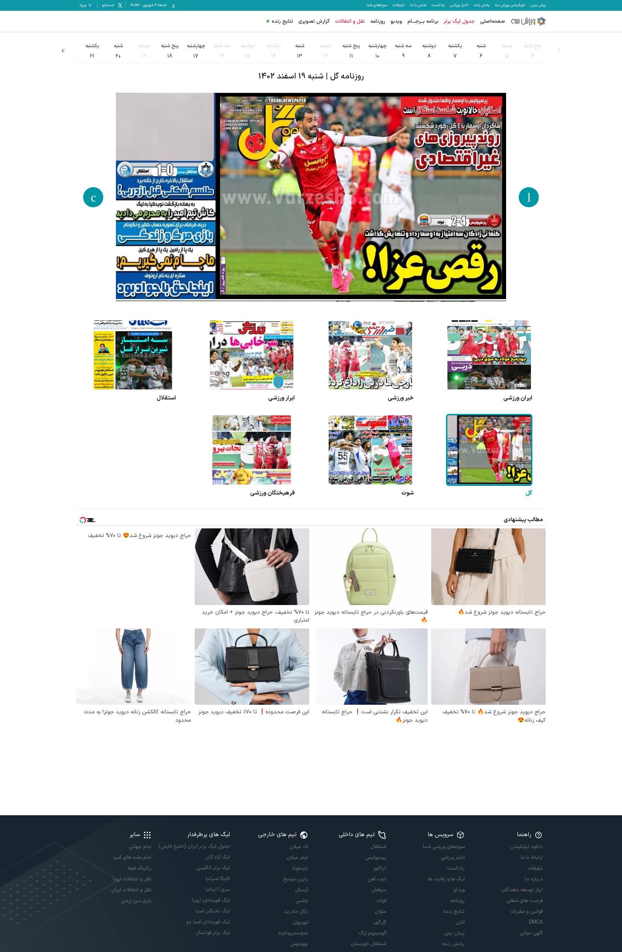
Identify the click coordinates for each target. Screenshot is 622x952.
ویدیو (396, 21)
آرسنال (301, 890)
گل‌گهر (380, 922)
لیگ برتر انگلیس (213, 868)
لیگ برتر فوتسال (213, 933)
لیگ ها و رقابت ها (446, 879)
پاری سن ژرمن (136, 900)
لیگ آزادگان (218, 857)
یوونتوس (299, 944)
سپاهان (378, 890)
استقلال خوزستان (368, 944)
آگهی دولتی (531, 933)
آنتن (460, 922)
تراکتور (379, 868)
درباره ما (534, 879)
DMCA (536, 922)
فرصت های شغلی (524, 900)
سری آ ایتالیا (218, 889)
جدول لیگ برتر (459, 21)
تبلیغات (399, 5)
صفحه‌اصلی (492, 21)
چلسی (302, 900)
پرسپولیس (375, 857)
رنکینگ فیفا (140, 868)
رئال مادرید (296, 911)
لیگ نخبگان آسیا (213, 911)
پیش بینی (538, 5)
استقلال (378, 847)
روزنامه (377, 21)
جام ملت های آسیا (132, 857)
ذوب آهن (377, 879)
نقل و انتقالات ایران (131, 890)
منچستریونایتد (293, 933)
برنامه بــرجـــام (422, 21)
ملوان (380, 911)
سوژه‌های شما (376, 5)
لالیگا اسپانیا (218, 879)
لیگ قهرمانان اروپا (211, 900)
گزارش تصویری (314, 21)
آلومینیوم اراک (372, 933)
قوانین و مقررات (526, 911)
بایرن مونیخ (295, 879)
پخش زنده (482, 5)
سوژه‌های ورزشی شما (443, 847)
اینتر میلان (297, 857)
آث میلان (298, 847)
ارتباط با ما (531, 857)
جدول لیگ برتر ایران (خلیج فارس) (194, 846)
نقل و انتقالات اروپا (132, 879)
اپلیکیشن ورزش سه (510, 5)
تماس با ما (418, 5)
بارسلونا (300, 868)
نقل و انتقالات (350, 21)
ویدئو (459, 890)
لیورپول (300, 922)
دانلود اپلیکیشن (526, 847)
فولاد (381, 900)
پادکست (438, 5)
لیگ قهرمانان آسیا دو (208, 922)
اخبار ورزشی (459, 5)
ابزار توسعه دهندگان (522, 890)
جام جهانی (140, 847)
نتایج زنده (282, 21)
